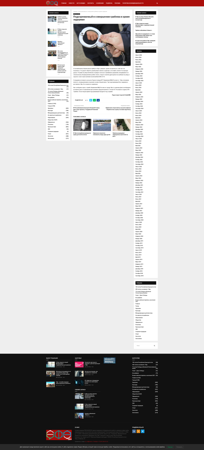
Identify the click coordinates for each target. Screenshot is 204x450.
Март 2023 (138, 150)
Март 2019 (138, 261)
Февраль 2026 (139, 69)
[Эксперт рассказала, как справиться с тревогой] (79, 374)
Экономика (51, 138)
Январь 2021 (138, 210)
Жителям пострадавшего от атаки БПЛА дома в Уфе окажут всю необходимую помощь (63, 54)
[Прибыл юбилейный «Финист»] (52, 44)
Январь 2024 (138, 127)
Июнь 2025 (138, 87)
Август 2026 (138, 55)
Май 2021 (137, 201)
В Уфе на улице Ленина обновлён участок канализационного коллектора (144, 18)
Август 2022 (138, 166)
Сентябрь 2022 (139, 164)
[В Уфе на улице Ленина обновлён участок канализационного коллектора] (52, 19)
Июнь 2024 (138, 115)
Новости (71, 3)
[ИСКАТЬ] (154, 345)
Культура (50, 110)
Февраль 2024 (139, 124)
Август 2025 (138, 83)
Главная (63, 3)
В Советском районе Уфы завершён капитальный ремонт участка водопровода (62, 68)
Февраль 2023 (139, 152)
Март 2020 (138, 234)
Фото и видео (81, 3)
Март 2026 (138, 66)
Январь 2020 (138, 238)
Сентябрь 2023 (139, 136)
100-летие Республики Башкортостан (58, 85)
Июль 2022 (138, 169)
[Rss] (138, 431)
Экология (50, 136)
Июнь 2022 (138, 171)
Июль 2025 (138, 85)
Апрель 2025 (138, 92)
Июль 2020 (138, 224)
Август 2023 (138, 138)
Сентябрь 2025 (139, 80)
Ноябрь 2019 (138, 243)
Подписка (109, 3)
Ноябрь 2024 (138, 104)
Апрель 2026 (138, 64)
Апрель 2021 (138, 203)
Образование (51, 117)
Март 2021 (138, 206)
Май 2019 (137, 257)
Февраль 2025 (139, 96)
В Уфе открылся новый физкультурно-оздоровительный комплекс (63, 32)
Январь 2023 (138, 155)
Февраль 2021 (139, 208)
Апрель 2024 (138, 120)
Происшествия (52, 126)
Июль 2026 (138, 57)
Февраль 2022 (139, 180)
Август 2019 (138, 250)
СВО (49, 129)
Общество (50, 119)
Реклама (117, 3)
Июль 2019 (138, 252)
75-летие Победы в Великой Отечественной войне (55, 92)
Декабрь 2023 (139, 129)
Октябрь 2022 (139, 162)
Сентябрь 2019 (139, 247)
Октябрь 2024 (139, 106)
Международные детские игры (56, 112)
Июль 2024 (138, 113)
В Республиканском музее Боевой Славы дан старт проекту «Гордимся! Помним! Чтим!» (86, 109)
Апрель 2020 (138, 231)
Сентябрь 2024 (139, 108)
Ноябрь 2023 (138, 131)
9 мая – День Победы (54, 95)
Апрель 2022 (138, 175)
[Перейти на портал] (110, 363)
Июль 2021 (138, 196)
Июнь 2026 (138, 59)
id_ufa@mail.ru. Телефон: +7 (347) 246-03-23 (96, 441)
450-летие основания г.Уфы (55, 89)
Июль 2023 (138, 141)
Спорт (49, 133)
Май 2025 (137, 90)
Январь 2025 (138, 99)
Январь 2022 (138, 182)
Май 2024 (137, 117)
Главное (50, 103)
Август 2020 (138, 222)
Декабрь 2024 (139, 101)
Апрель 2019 (138, 259)
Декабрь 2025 (139, 73)
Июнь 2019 (138, 254)
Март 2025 (138, 94)
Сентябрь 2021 (139, 192)
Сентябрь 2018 (139, 275)
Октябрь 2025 (139, 78)
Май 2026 (137, 62)
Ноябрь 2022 (138, 159)
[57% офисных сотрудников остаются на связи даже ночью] (79, 383)
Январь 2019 (138, 266)
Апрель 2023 (138, 148)
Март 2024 (138, 122)
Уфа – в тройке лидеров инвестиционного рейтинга (63, 382)
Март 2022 (138, 178)
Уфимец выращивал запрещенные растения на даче (120, 134)
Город (49, 106)
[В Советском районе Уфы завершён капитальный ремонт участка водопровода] (52, 67)
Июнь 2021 (138, 199)
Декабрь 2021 (139, 185)
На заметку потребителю (54, 115)
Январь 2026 (138, 71)
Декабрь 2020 (139, 213)
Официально (51, 122)
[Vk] (134, 431)
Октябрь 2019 (139, 245)
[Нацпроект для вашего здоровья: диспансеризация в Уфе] (79, 364)
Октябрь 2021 (139, 189)
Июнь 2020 (138, 227)
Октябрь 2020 (139, 217)
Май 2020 (137, 229)
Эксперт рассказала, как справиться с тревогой (91, 372)
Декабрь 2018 (139, 268)
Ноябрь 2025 (138, 76)
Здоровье (50, 108)
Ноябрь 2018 (138, 271)
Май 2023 (137, 145)
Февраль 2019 (139, 264)
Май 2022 (137, 173)
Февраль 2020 (139, 236)
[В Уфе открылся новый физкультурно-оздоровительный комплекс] (52, 31)
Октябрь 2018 (139, 273)
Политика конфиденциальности (133, 3)
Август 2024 (138, 110)
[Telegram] (142, 431)
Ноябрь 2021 (138, 187)
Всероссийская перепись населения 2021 (143, 375)
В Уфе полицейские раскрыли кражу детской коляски (82, 133)
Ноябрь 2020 (138, 215)
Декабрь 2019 (139, 241)
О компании (100, 3)
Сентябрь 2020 (139, 220)
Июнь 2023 (138, 143)
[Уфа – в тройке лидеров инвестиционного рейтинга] (50, 384)
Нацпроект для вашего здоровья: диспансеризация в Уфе (92, 364)
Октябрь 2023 (139, 134)
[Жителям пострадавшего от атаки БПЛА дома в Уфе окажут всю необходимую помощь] (52, 53)
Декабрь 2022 (139, 157)
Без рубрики (51, 97)
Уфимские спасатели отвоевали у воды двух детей (101, 133)
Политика (50, 124)
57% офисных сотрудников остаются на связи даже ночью (92, 382)
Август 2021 (138, 194)
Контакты (90, 3)
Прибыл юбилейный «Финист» (61, 43)
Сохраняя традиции (53, 131)
